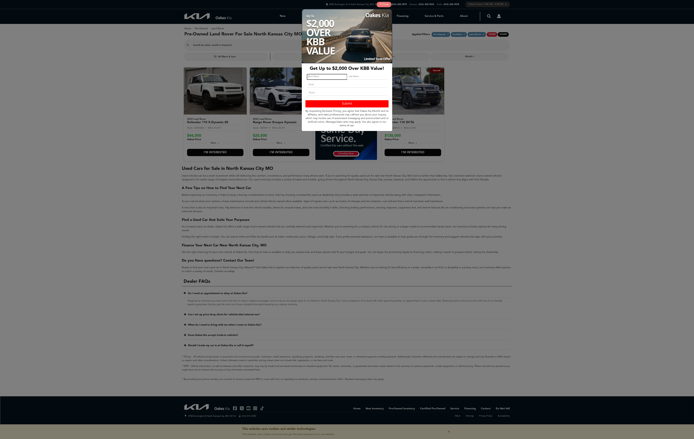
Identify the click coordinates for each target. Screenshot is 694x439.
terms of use (347, 125)
